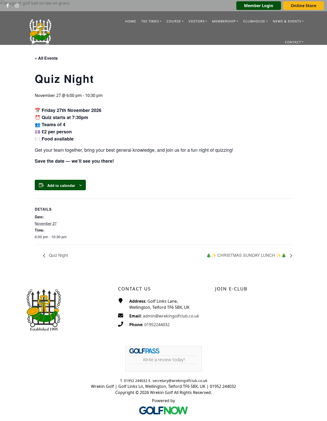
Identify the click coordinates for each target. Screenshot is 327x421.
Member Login (258, 5)
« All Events (46, 58)
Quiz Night (58, 255)
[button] (151, 21)
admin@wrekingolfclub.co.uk (171, 316)
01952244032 (157, 324)
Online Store (303, 5)
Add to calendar (61, 185)
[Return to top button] (316, 411)
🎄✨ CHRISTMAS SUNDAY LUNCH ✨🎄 (246, 255)
